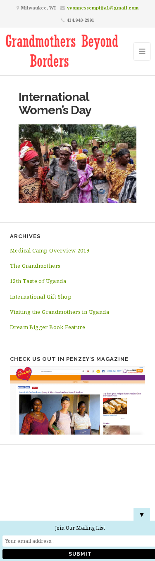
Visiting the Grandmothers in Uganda (59, 312)
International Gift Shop (41, 296)
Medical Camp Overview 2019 (49, 250)
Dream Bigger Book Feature (47, 327)
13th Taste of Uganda (38, 281)
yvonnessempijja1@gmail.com (102, 8)
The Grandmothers (35, 265)
